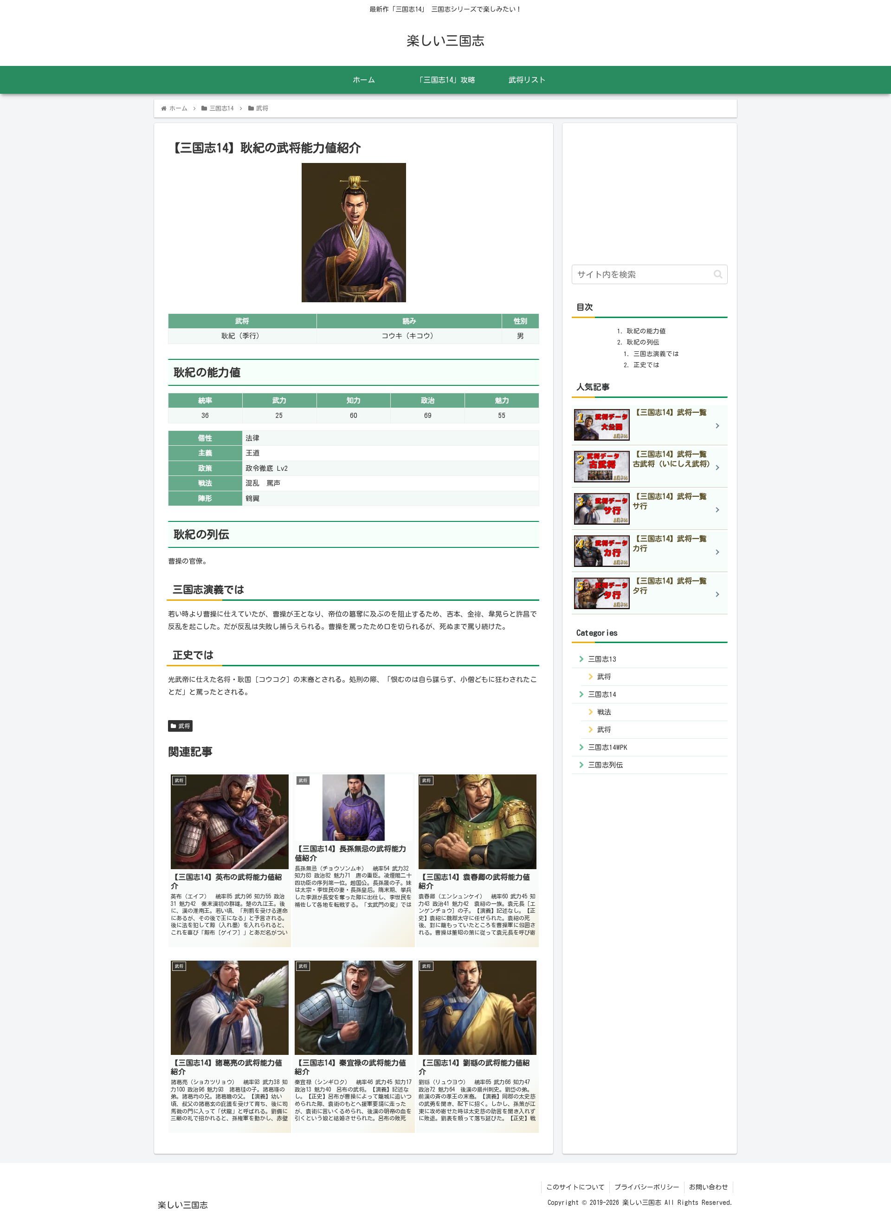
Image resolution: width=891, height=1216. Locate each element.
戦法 (604, 712)
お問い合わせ (708, 1187)
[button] (718, 274)
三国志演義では (656, 354)
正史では (646, 365)
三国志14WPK (607, 747)
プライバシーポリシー (646, 1187)
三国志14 (602, 694)
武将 (183, 725)
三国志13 (602, 659)
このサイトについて (575, 1187)
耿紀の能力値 (646, 331)
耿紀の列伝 (643, 342)
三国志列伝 (605, 764)
